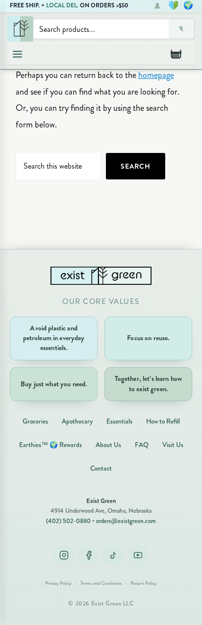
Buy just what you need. (54, 384)
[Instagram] (64, 555)
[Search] (182, 29)
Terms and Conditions (101, 583)
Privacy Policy (58, 583)
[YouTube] (138, 555)
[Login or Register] (157, 5)
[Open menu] (17, 54)
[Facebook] (89, 555)
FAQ (142, 445)
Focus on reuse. (148, 338)
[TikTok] (113, 555)
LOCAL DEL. (62, 5)
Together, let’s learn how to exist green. (148, 384)
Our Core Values (101, 301)
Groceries (35, 421)
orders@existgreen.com (126, 521)
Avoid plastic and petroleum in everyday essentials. (54, 338)
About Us (108, 445)
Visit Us (172, 445)
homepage (156, 75)
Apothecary (77, 421)
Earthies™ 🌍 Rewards (50, 445)
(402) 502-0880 (68, 521)
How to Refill (163, 421)
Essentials (119, 421)
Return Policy (143, 583)
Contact (101, 468)
